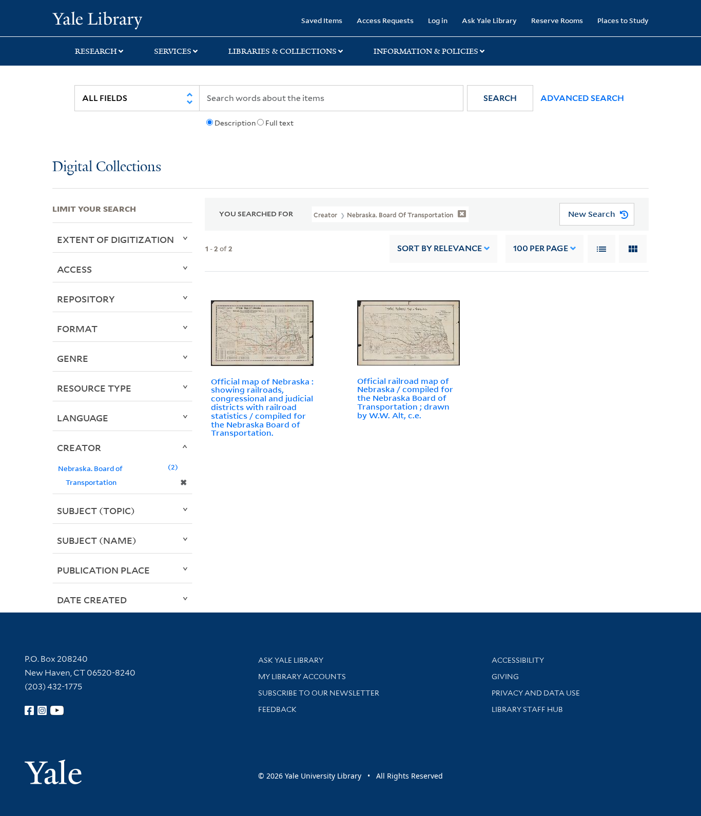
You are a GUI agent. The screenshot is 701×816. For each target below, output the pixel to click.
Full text (279, 123)
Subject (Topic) (96, 510)
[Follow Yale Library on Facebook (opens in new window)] (29, 710)
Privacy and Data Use (536, 693)
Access (74, 269)
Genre (72, 358)
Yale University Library (97, 19)
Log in (437, 20)
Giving (505, 676)
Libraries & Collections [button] (282, 51)
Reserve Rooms (557, 20)
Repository (86, 299)
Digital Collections (106, 167)
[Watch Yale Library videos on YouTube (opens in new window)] (57, 710)
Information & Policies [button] (426, 51)
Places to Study (623, 20)
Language (82, 418)
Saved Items (321, 20)
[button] (500, 98)
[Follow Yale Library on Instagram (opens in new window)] (42, 710)
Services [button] (172, 51)
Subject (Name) (97, 540)
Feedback (277, 709)
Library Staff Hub (527, 709)
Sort (439, 248)
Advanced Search (582, 98)
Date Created (92, 600)
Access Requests (385, 20)
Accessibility (518, 660)
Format (77, 328)
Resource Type (94, 388)
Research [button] (96, 51)
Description (235, 123)
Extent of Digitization (115, 239)
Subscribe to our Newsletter (318, 693)
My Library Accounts (302, 676)
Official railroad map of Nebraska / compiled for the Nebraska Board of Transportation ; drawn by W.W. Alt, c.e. (405, 398)
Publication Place (103, 570)
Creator (79, 447)
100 (540, 248)
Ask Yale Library (489, 20)
